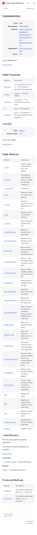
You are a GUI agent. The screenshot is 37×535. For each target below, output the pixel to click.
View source (7, 65)
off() (5, 403)
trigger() (7, 428)
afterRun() (7, 491)
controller (7, 102)
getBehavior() (8, 325)
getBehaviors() (9, 335)
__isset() (7, 205)
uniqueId (7, 115)
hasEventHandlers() (11, 359)
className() (8, 283)
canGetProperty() (10, 262)
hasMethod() (8, 373)
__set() (6, 215)
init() (5, 395)
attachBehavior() (10, 232)
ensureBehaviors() (10, 312)
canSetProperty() (10, 273)
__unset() (7, 223)
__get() (6, 195)
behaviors (7, 87)
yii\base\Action (24, 35)
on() (5, 413)
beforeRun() (8, 498)
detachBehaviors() (10, 300)
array (14, 462)
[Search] (28, 3)
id (4, 108)
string (16, 108)
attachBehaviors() (10, 241)
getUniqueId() (9, 346)
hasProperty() (8, 385)
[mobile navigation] (33, 3)
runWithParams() (9, 422)
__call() (6, 167)
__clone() (7, 180)
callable (7, 94)
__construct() (8, 188)
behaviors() (8, 251)
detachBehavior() (10, 291)
